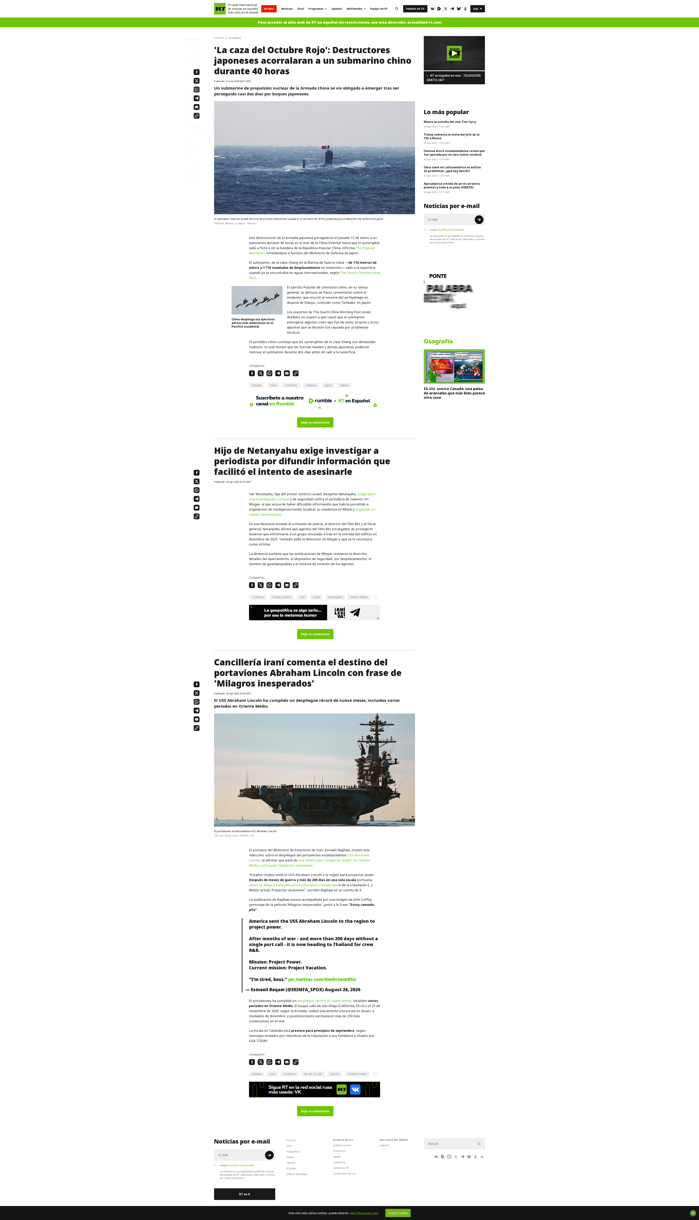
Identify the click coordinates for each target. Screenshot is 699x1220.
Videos (290, 1157)
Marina (344, 385)
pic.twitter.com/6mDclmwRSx (322, 979)
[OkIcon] (465, 9)
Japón (328, 385)
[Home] (220, 9)
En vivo (269, 9)
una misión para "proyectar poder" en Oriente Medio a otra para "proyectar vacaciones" (309, 863)
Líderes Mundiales (297, 1174)
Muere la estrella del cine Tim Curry (450, 122)
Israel (316, 597)
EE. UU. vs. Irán (313, 1074)
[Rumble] (439, 9)
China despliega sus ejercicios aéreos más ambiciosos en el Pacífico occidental (253, 323)
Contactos (339, 1151)
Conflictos (291, 385)
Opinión (336, 9)
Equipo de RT (379, 9)
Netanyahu (335, 597)
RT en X (244, 1194)
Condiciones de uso (344, 1173)
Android (384, 1145)
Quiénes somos (342, 1145)
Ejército (334, 1074)
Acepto (447, 229)
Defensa (311, 385)
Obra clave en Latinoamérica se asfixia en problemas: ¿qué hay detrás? (452, 169)
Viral (300, 9)
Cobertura (339, 1162)
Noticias (287, 9)
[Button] (396, 8)
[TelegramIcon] (452, 9)
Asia (272, 1074)
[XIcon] (446, 9)
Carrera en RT (341, 1168)
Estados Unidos (282, 597)
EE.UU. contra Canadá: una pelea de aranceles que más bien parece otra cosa (454, 393)
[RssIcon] (482, 1157)
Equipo (337, 1156)
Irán (302, 597)
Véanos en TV (415, 9)
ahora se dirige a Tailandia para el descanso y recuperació (294, 885)
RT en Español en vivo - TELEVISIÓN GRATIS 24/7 (454, 77)
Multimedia (354, 9)
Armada (256, 385)
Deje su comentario (315, 422)
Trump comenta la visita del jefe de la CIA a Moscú (451, 136)
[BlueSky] (459, 9)
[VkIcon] (432, 9)
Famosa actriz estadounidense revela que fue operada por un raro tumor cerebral (454, 153)
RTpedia (291, 1168)
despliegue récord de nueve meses (324, 1000)
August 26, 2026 (342, 989)
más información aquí (364, 1213)
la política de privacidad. (451, 230)
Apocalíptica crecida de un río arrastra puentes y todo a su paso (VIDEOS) (452, 185)
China (273, 385)
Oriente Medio (359, 597)
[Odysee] (449, 1157)
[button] (454, 53)
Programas (315, 9)
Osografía (438, 341)
